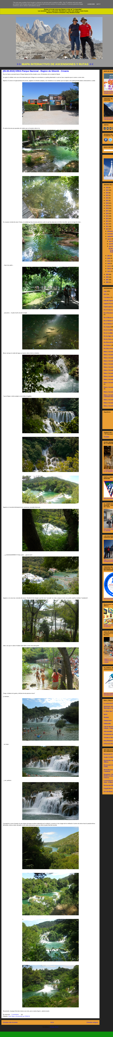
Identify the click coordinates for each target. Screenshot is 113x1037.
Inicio (52, 1022)
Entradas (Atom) (54, 1027)
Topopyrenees (108, 720)
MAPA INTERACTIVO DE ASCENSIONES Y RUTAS (55, 64)
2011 (107, 226)
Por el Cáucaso (108, 309)
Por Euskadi (107, 327)
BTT (105, 294)
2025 (107, 190)
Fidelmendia (107, 723)
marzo (109, 266)
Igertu (105, 714)
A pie (9, 1016)
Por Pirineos (107, 345)
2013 (107, 221)
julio (108, 255)
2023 (107, 195)
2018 (107, 208)
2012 (107, 223)
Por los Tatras (108, 339)
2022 (107, 198)
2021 (107, 200)
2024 (107, 192)
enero (109, 271)
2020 (107, 203)
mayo (109, 261)
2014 (107, 218)
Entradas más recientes (10, 1022)
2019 (107, 205)
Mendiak (106, 717)
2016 (107, 213)
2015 (107, 216)
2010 (107, 229)
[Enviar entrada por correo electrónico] (21, 1014)
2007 (107, 279)
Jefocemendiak (108, 731)
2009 (107, 274)
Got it (98, 4)
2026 (107, 187)
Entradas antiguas (92, 1022)
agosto (109, 239)
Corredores (107, 297)
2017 (107, 210)
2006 (107, 282)
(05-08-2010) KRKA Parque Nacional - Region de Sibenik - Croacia (36, 71)
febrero (109, 268)
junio (109, 258)
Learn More (91, 4)
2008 (107, 277)
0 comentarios (15, 1014)
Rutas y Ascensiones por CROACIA (21, 1016)
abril (108, 263)
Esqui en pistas (108, 306)
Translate (106, 436)
